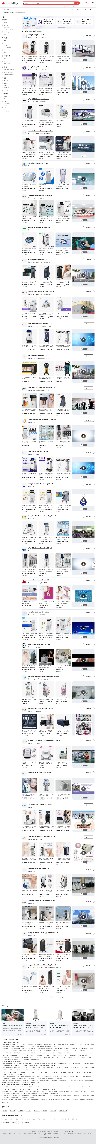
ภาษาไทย (79, 1133)
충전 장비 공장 (44, 6)
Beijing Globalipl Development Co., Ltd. (39, 67)
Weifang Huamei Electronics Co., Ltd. (39, 227)
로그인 (92, 4)
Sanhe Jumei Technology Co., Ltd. (38, 451)
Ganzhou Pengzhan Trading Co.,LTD (38, 580)
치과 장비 (12, 1110)
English (9, 1133)
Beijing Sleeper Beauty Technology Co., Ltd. (41, 484)
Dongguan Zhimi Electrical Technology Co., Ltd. (42, 965)
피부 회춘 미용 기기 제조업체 (71, 1119)
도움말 (78, 9)
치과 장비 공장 (29, 6)
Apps (85, 9)
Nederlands (70, 1133)
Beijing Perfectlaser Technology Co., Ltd (40, 323)
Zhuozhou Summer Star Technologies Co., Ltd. (42, 900)
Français (29, 1133)
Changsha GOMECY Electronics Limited (40, 804)
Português (44, 1133)
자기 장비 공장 (59, 6)
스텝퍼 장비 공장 (67, 6)
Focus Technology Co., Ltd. (49, 1137)
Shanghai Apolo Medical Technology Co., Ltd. (41, 291)
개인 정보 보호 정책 (42, 1131)
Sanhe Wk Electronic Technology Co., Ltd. (40, 131)
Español (34, 1133)
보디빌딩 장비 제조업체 (24, 1122)
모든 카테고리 (7, 9)
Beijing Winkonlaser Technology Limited (40, 195)
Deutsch (38, 1133)
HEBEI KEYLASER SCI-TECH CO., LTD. (39, 644)
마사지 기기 (20, 1110)
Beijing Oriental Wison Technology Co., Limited (42, 419)
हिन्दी (75, 1133)
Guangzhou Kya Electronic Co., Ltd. (38, 612)
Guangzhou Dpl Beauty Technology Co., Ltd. (41, 708)
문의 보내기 (88, 35)
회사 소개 (24, 1131)
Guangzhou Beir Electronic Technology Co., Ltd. (42, 516)
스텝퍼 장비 (53, 1110)
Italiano (49, 1133)
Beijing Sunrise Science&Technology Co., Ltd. (41, 836)
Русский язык (55, 1133)
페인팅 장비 (37, 1110)
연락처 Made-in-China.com (52, 1131)
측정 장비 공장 (41, 1119)
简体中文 (14, 1133)
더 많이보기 (5, 1102)
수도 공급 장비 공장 (7, 1119)
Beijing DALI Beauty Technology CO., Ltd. (40, 548)
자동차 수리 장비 (63, 1110)
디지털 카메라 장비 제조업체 (9, 1122)
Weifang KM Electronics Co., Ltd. (37, 259)
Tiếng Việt (89, 1133)
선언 (29, 1131)
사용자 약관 (33, 1131)
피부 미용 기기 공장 (30, 1119)
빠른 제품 (61, 1131)
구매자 (71, 9)
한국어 (61, 1133)
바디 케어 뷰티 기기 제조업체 (55, 1119)
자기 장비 (45, 1110)
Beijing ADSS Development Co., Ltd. (38, 99)
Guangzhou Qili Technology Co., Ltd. (38, 868)
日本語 (24, 1133)
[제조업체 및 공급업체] (10, 3)
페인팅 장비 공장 (52, 6)
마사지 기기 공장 (37, 6)
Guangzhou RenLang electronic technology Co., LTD (43, 676)
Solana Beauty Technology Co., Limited (39, 772)
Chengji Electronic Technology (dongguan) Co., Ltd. (43, 933)
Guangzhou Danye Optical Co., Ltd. (38, 163)
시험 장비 (5, 1110)
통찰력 (66, 1131)
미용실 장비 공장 (19, 1119)
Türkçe (84, 1133)
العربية (65, 1133)
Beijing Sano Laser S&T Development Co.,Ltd (41, 387)
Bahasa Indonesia (48, 1134)
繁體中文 (19, 1133)
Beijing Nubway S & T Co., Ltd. (37, 35)
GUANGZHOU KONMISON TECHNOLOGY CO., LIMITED (44, 740)
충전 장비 (28, 1110)
